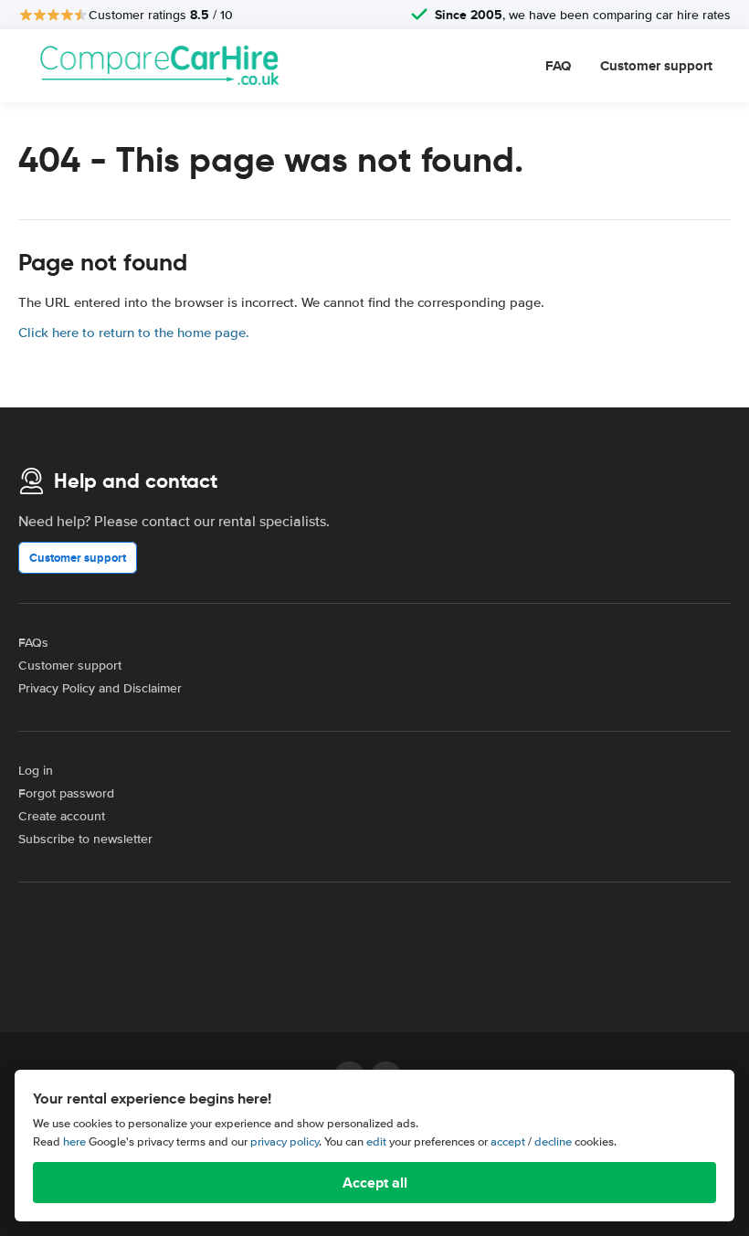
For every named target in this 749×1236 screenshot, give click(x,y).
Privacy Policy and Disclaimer (100, 688)
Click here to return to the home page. (133, 332)
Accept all (375, 1182)
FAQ (558, 66)
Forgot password (66, 793)
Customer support (656, 66)
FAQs (33, 642)
